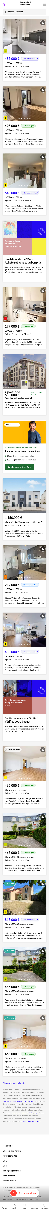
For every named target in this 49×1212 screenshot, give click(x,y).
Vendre (14, 1208)
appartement (23, 1113)
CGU (5, 1160)
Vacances (34, 1208)
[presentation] (5, 37)
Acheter (5, 1208)
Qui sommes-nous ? (12, 1151)
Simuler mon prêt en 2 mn (19, 467)
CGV (5, 1165)
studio (31, 1113)
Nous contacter (10, 1155)
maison (15, 1113)
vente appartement (19, 1101)
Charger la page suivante (14, 1083)
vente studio (33, 1101)
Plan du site (8, 1145)
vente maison (7, 1101)
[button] (19, 50)
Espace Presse (9, 1180)
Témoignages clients (12, 1170)
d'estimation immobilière (31, 1121)
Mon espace (44, 1208)
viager (7, 1104)
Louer (24, 1208)
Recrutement (9, 1175)
